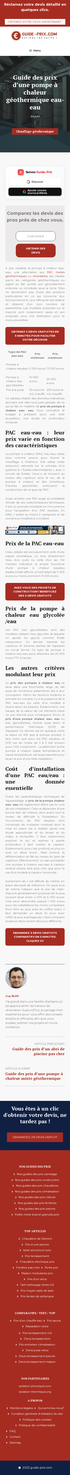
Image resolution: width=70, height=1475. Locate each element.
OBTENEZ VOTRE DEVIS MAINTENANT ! (35, 21)
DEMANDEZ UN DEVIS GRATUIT (35, 1137)
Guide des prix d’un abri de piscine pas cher (38, 1051)
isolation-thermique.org (35, 1391)
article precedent (49, 1044)
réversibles (40, 276)
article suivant (17, 1068)
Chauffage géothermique (35, 131)
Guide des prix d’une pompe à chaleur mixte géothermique (34, 1076)
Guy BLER (12, 996)
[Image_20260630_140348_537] (35, 533)
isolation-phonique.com (35, 1386)
